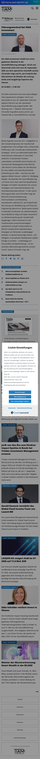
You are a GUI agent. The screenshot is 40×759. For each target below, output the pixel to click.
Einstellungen (20, 392)
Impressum (12, 408)
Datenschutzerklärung (24, 408)
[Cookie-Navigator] (20, 413)
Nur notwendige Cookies (20, 401)
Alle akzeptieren (20, 397)
